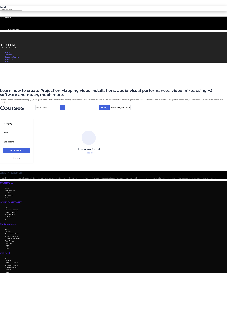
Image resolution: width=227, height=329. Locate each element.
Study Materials (12, 57)
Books (7, 229)
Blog (7, 61)
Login (2, 17)
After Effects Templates (12, 236)
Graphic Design (10, 215)
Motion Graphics (10, 212)
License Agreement (11, 267)
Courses (8, 55)
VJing (6, 207)
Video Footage (10, 241)
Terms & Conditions (11, 263)
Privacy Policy (9, 270)
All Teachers (9, 195)
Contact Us (8, 260)
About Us (9, 59)
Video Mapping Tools (12, 234)
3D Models (8, 243)
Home (7, 52)
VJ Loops (8, 232)
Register (8, 17)
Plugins (7, 246)
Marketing (8, 217)
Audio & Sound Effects (12, 239)
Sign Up (13, 325)
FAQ (6, 258)
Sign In (19, 325)
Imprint (7, 272)
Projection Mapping (11, 210)
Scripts (7, 248)
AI (5, 219)
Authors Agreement (11, 265)
